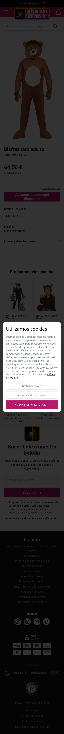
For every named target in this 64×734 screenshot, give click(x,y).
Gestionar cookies (32, 386)
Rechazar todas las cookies (32, 395)
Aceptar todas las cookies (32, 404)
